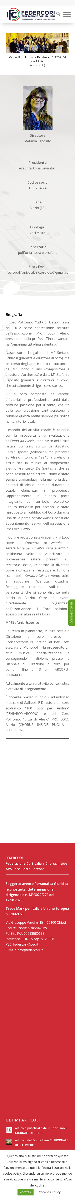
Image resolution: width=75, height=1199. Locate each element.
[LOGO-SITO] (31, 14)
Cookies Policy (50, 1192)
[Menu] (65, 14)
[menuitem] (55, 14)
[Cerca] (56, 14)
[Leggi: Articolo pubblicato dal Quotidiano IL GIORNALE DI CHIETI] (9, 1130)
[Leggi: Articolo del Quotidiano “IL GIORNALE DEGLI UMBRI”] (9, 1142)
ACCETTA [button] (25, 1192)
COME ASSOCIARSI (71, 613)
